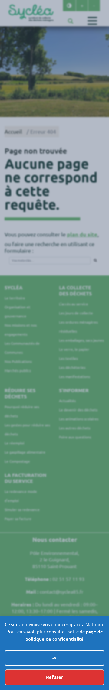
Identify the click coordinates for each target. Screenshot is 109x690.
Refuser (54, 677)
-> (54, 657)
